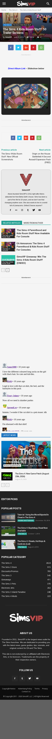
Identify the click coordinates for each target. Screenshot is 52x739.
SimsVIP (8, 37)
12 (40, 37)
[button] (48, 3)
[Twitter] (34, 210)
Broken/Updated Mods (12, 465)
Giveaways (6, 579)
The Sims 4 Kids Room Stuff (22, 25)
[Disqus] (26, 325)
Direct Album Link (16, 68)
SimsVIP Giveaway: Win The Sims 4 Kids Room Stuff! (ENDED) (31, 259)
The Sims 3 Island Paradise (13, 592)
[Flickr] (17, 210)
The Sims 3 (6, 575)
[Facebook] (11, 210)
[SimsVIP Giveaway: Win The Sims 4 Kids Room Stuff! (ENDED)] (8, 260)
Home (3, 10)
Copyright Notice (8, 688)
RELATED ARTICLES (11, 223)
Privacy (45, 688)
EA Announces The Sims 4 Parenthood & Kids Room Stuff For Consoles (33, 246)
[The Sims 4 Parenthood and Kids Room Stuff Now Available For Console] (8, 233)
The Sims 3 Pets (8, 583)
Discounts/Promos (9, 571)
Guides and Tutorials (26, 520)
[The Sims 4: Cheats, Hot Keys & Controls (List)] (8, 544)
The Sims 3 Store (9, 567)
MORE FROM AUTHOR (33, 223)
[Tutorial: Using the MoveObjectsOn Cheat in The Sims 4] (8, 518)
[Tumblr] (29, 210)
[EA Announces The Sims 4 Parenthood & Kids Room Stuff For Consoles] (8, 246)
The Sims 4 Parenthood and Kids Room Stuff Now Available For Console (33, 233)
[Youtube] (40, 210)
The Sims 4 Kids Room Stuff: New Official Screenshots (11, 156)
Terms (37, 688)
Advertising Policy (25, 688)
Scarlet (25, 465)
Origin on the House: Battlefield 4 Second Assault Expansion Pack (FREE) (40, 158)
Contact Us (26, 691)
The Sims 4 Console (6, 249)
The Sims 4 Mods (9, 596)
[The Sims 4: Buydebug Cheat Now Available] (8, 531)
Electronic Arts (7, 588)
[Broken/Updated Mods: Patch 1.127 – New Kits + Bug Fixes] (26, 455)
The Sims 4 (7, 25)
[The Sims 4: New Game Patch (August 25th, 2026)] (6, 476)
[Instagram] (23, 210)
